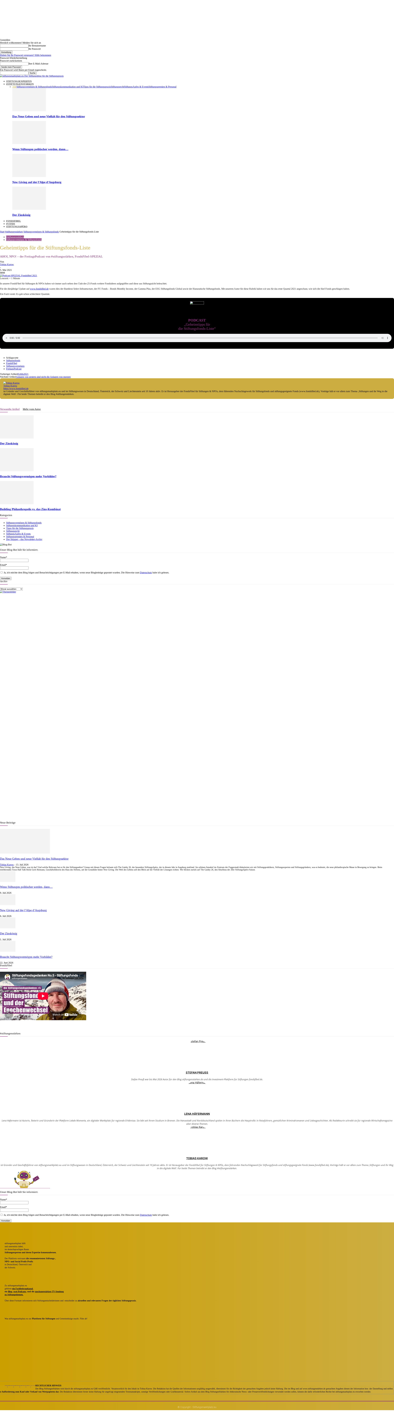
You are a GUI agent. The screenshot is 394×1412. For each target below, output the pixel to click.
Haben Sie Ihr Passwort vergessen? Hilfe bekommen (25, 55)
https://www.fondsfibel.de (15, 388)
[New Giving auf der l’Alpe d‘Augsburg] (29, 176)
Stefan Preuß (197, 1072)
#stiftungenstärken (14, 231)
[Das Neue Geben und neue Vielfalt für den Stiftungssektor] (29, 110)
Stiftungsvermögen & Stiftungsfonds (34, 86)
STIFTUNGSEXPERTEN (19, 81)
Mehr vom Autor (32, 409)
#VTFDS (10, 224)
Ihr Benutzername (37, 45)
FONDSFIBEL (13, 221)
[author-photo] (11, 383)
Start (2, 231)
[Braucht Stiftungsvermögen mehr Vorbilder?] (17, 470)
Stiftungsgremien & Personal (162, 86)
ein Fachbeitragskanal (22, 1288)
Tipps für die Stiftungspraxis (97, 86)
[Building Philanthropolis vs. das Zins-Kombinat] (17, 503)
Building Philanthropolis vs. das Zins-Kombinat (30, 509)
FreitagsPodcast (13, 369)
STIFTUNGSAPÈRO (16, 226)
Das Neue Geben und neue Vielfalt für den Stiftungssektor (48, 116)
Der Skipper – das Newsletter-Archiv (24, 539)
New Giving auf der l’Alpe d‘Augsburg (36, 182)
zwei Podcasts (19, 1291)
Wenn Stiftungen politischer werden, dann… (40, 149)
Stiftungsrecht (117, 86)
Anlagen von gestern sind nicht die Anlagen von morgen (43, 377)
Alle (14, 86)
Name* (3, 1199)
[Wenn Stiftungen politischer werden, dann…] (29, 143)
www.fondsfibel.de (39, 288)
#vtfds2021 (23, 374)
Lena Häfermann (197, 1113)
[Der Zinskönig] (29, 209)
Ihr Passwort (34, 49)
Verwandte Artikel (10, 409)
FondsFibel (11, 363)
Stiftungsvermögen (15, 366)
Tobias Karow (7, 264)
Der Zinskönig (21, 215)
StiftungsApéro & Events (136, 86)
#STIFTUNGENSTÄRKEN (20, 84)
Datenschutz (146, 572)
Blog (10, 1291)
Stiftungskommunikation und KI (67, 86)
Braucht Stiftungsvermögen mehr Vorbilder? (28, 476)
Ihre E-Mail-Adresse (38, 63)
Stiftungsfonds (13, 360)
